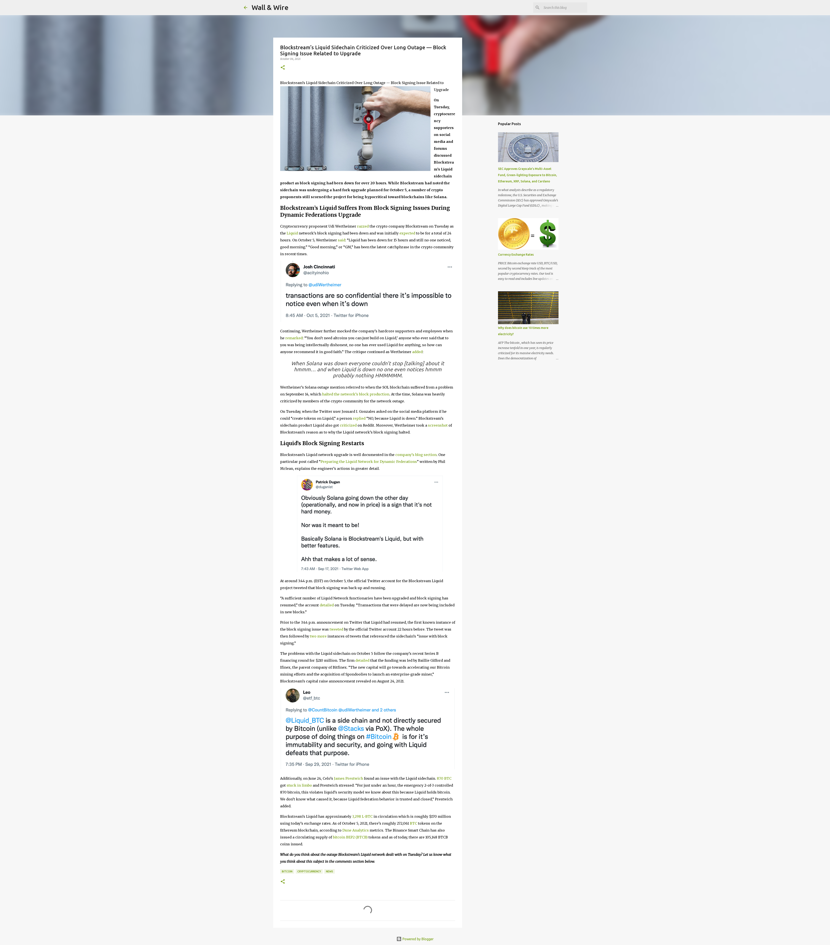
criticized (348, 425)
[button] (282, 68)
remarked (294, 338)
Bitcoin (287, 871)
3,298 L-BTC (362, 816)
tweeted (336, 629)
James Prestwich (348, 778)
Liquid (292, 233)
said (341, 240)
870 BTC (444, 778)
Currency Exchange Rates (516, 254)
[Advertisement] (484, 187)
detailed (327, 605)
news (329, 871)
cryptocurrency (309, 871)
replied (359, 418)
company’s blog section (416, 455)
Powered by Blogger (418, 939)
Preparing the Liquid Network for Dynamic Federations (369, 461)
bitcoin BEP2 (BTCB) (350, 837)
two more (318, 636)
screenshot (438, 425)
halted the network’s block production (355, 394)
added (417, 352)
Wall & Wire (270, 7)
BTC (413, 823)
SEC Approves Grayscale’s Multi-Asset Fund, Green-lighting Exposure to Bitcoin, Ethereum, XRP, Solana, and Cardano (527, 175)
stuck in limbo (299, 785)
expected (407, 233)
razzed (363, 226)
